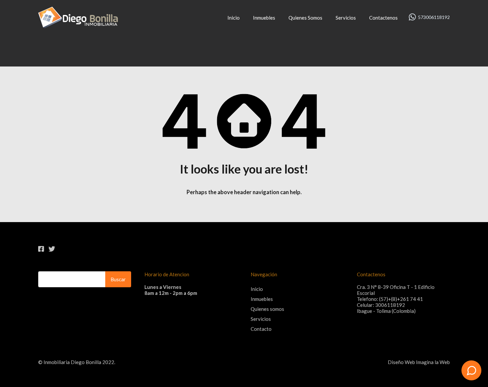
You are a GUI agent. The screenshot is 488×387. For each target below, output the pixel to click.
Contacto (261, 329)
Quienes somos (267, 309)
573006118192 (434, 17)
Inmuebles (264, 18)
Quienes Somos (305, 18)
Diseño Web (401, 362)
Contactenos (383, 18)
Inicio (233, 18)
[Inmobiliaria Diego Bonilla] (78, 25)
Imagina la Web (433, 362)
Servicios (346, 18)
